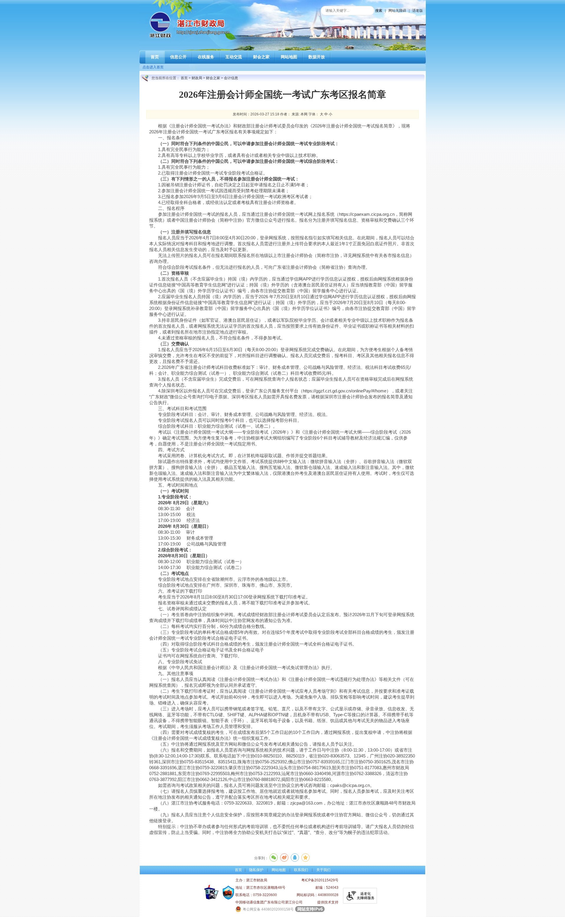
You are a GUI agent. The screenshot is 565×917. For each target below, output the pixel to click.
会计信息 (231, 78)
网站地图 (279, 870)
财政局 (197, 78)
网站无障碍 (397, 11)
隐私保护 (256, 870)
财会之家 (213, 78)
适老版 (417, 11)
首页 (184, 78)
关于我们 (323, 870)
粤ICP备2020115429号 (319, 880)
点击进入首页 (153, 67)
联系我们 (301, 870)
